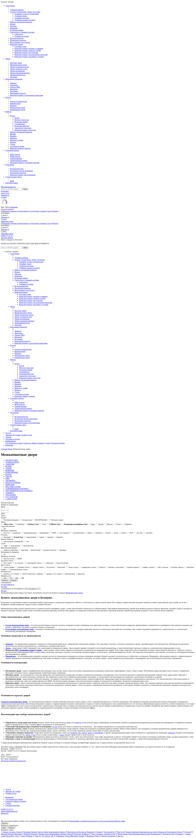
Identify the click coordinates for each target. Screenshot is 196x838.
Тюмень (29, 836)
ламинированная (29, 533)
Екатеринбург (109, 832)
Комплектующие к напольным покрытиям (26, 95)
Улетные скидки (57, 520)
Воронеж (90, 832)
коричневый (31, 537)
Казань (128, 832)
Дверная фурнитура (17, 75)
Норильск (77, 834)
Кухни (17, 118)
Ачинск (19, 832)
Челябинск (90, 836)
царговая (24, 550)
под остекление (62, 563)
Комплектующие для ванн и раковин (29, 48)
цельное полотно (49, 550)
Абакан (5, 832)
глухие (54, 727)
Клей (12, 181)
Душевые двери (21, 16)
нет (27, 541)
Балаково (27, 832)
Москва (11, 834)
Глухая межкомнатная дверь (17, 625)
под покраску (64, 533)
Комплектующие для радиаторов (22, 175)
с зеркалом (49, 563)
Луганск (187, 832)
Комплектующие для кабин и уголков (29, 57)
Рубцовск (179, 834)
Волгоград (82, 832)
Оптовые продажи (57, 443)
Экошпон (9, 644)
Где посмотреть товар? (14, 443)
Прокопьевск (156, 834)
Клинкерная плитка (17, 110)
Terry (44, 524)
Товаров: (5, 217)
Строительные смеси (13, 177)
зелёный (59, 537)
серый (41, 537)
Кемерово (14, 207)
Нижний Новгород (31, 834)
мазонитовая (70, 574)
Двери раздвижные (17, 71)
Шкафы (13, 134)
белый (18, 537)
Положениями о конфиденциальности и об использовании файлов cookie (96, 821)
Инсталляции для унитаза (20, 42)
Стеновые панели (12, 150)
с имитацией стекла (34, 563)
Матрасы (13, 138)
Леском (101, 524)
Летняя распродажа (11, 520)
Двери (7, 59)
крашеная (16, 533)
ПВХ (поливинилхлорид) (25, 650)
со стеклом (19, 563)
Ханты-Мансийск (71, 836)
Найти (25, 189)
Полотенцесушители (18, 40)
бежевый (7, 537)
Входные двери (16, 63)
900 (22, 578)
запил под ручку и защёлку (32, 574)
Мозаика (13, 106)
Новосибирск (55, 834)
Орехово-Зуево (109, 834)
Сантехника (10, 6)
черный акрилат (133, 567)
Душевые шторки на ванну (25, 20)
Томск (23, 836)
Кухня (12, 116)
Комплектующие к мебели (20, 148)
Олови (118, 524)
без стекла (7, 563)
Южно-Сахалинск (108, 836)
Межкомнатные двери (18, 65)
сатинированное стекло (19, 569)
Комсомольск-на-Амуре (149, 832)
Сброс (4, 828)
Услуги (8, 433)
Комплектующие (16, 44)
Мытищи (18, 834)
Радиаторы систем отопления (21, 171)
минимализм (28, 546)
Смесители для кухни (23, 128)
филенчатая (35, 550)
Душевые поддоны (22, 18)
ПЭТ (131, 533)
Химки (81, 836)
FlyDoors (33, 524)
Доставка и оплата (12, 439)
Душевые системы (22, 36)
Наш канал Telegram (8, 767)
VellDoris (55, 524)
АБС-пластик (163, 567)
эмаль (116, 533)
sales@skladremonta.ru (9, 811)
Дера (93, 524)
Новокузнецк (44, 834)
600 (5, 578)
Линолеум (14, 85)
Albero (8, 524)
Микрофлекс (10, 656)
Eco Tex (7, 533)
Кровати (13, 136)
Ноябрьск (85, 834)
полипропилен (78, 533)
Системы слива (20, 46)
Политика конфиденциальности (13, 761)
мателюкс (61, 567)
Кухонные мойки (16, 30)
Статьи (47, 443)
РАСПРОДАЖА (11, 183)
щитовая (63, 550)
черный (50, 537)
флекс (90, 533)
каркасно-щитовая (11, 550)
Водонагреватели (16, 38)
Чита (97, 836)
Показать (11, 828)
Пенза (120, 834)
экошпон (98, 533)
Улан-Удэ (37, 836)
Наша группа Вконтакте (10, 763)
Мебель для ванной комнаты (21, 22)
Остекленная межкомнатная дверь (19, 629)
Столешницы (20, 124)
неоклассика (15, 546)
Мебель (8, 112)
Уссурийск (46, 836)
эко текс (139, 533)
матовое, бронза (177, 567)
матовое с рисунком (116, 567)
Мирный (4, 834)
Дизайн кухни (26, 435)
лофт (5, 546)
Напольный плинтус (18, 93)
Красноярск (171, 832)
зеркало (102, 567)
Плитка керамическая (18, 101)
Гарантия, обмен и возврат (33, 443)
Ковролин (14, 89)
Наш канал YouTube (8, 765)
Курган (179, 832)
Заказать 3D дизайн (13, 435)
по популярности (7, 585)
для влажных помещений (13, 541)
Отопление (9, 165)
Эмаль (8, 648)
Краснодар (162, 832)
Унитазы (13, 26)
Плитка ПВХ (15, 87)
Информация (10, 441)
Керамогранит (15, 103)
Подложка (14, 91)
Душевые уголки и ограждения (27, 14)
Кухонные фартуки (22, 126)
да (4, 554)
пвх (79, 733)
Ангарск (12, 832)
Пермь (125, 834)
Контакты (9, 445)
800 (16, 578)
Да (5, 528)
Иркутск (120, 832)
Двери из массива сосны (19, 67)
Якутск (120, 836)
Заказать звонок (7, 238)
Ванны (12, 24)
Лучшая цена (27, 520)
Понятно (4, 823)
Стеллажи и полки (17, 146)
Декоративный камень (18, 161)
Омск (93, 834)
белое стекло (73, 567)
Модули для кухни (22, 120)
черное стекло (38, 567)
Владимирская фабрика (76, 524)
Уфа (52, 836)
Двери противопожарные (20, 73)
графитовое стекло (89, 567)
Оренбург (99, 834)
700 (11, 578)
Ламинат (13, 83)
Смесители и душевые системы (22, 32)
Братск (63, 832)
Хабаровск (60, 836)
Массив (110, 524)
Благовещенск (54, 832)
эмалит (108, 533)
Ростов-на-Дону (169, 834)
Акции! (8, 437)
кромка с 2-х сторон (11, 574)
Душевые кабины (17, 10)
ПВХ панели (15, 154)
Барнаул (34, 832)
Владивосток (73, 832)
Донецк (99, 832)
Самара (188, 834)
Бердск (40, 832)
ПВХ (54, 533)
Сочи (17, 836)
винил (123, 533)
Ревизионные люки (17, 108)
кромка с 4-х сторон (54, 574)
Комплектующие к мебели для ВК (28, 51)
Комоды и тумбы (16, 140)
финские (81, 574)
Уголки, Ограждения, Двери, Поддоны (25, 12)
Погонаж (13, 77)
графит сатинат (148, 567)
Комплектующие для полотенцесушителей (31, 55)
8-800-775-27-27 (7, 236)
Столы (12, 144)
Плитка (8, 97)
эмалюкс (149, 533)
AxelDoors (20, 524)
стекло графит (9, 567)
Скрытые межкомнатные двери (14, 702)
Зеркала (13, 142)
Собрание (128, 524)
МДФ (19, 559)
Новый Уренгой (67, 834)
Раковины (14, 28)
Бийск (46, 832)
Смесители (19, 34)
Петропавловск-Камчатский (139, 834)
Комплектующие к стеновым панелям (24, 163)
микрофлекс (44, 533)
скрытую (78, 723)
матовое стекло (24, 567)
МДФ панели (15, 156)
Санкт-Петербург (7, 836)
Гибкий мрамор (16, 159)
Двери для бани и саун (18, 69)
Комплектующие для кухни (25, 130)
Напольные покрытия (13, 79)
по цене (4, 587)
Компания (9, 797)
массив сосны (9, 559)
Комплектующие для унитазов (26, 53)
